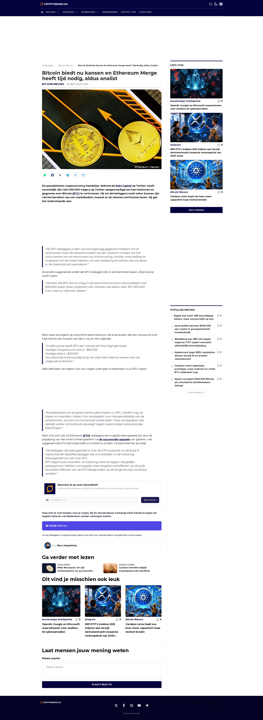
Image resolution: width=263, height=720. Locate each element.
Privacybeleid (172, 703)
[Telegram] (68, 175)
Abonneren (150, 500)
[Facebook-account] (123, 705)
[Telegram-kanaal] (146, 705)
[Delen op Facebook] (52, 175)
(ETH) (86, 435)
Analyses (90, 619)
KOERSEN (68, 12)
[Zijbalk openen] (42, 12)
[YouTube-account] (139, 705)
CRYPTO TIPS (128, 12)
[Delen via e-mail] (83, 175)
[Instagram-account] (131, 705)
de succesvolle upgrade (114, 439)
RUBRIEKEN (88, 12)
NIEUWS (50, 12)
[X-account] (116, 705)
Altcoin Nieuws (134, 619)
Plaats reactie (102, 684)
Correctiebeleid (192, 703)
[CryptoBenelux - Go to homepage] (50, 702)
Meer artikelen (196, 210)
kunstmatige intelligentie (57, 619)
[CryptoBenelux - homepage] (54, 4)
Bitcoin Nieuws (53, 84)
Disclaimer (217, 708)
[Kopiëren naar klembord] (75, 175)
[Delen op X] (60, 175)
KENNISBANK (110, 12)
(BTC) (76, 193)
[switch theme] (216, 4)
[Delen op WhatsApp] (45, 175)
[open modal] (221, 4)
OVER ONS (145, 12)
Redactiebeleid (214, 703)
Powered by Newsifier (131, 713)
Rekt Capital (124, 185)
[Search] (210, 4)
